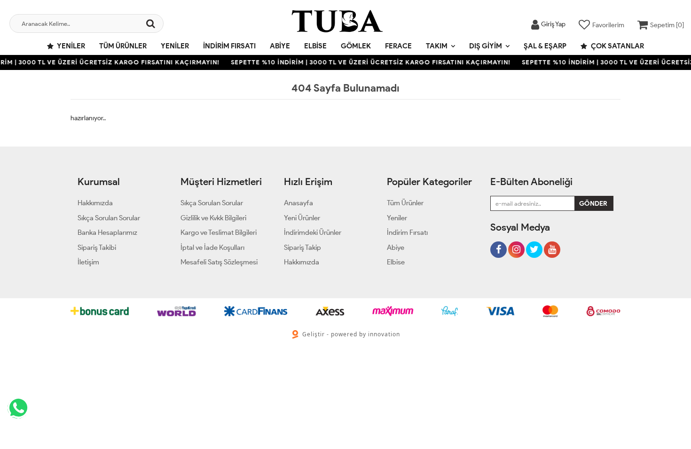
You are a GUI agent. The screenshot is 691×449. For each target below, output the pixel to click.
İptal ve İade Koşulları (212, 247)
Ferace (398, 46)
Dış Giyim (485, 46)
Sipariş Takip (302, 247)
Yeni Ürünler (302, 218)
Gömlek (356, 46)
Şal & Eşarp (545, 46)
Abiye (280, 46)
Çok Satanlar (616, 46)
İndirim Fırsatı (229, 46)
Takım (437, 46)
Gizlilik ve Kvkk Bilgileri (213, 218)
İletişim (88, 262)
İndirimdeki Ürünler (312, 232)
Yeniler (70, 46)
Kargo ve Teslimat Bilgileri (219, 232)
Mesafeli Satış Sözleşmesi (219, 262)
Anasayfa (298, 203)
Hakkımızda (95, 203)
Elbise (315, 46)
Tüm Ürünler (123, 46)
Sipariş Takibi (97, 247)
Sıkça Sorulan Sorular (109, 218)
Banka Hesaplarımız (107, 232)
